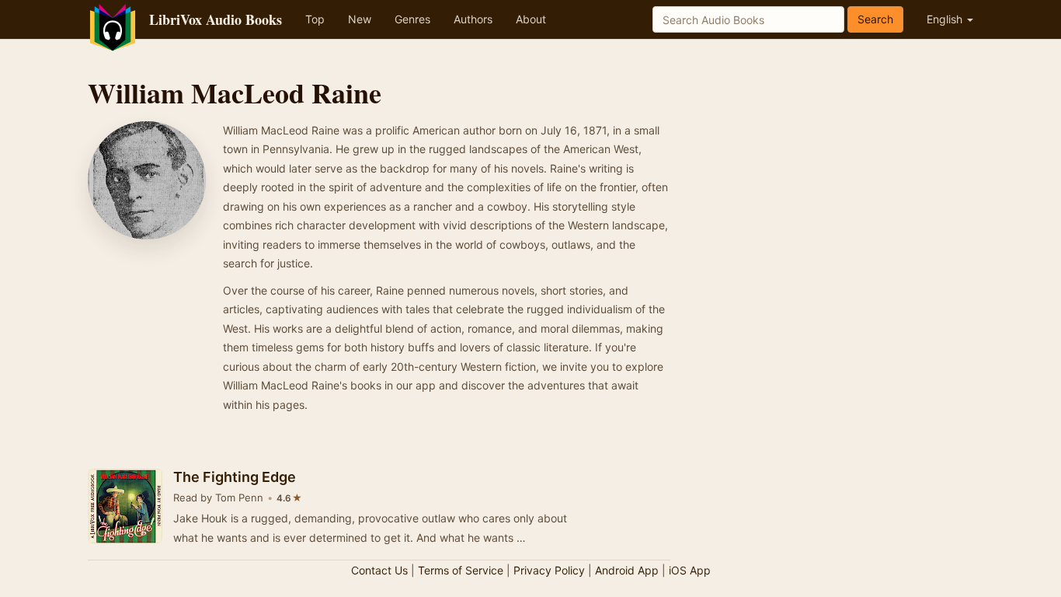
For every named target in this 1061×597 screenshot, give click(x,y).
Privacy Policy (549, 570)
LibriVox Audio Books (215, 19)
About (531, 19)
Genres (412, 19)
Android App (627, 570)
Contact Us (379, 570)
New (359, 19)
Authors (473, 19)
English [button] (946, 19)
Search (875, 19)
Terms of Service (460, 570)
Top (315, 19)
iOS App (690, 570)
